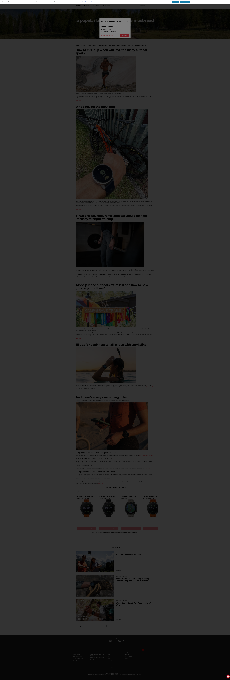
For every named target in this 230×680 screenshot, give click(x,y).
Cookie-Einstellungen (167, 1)
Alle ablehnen (175, 1)
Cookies (83, 1)
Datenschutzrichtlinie (89, 1)
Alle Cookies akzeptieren (185, 1)
